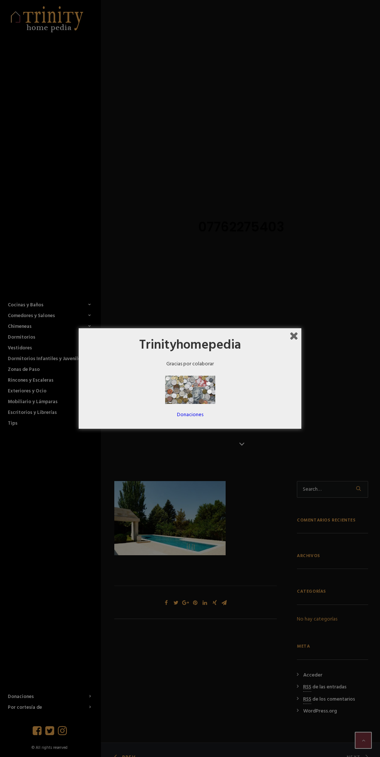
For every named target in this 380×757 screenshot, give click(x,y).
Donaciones (190, 415)
